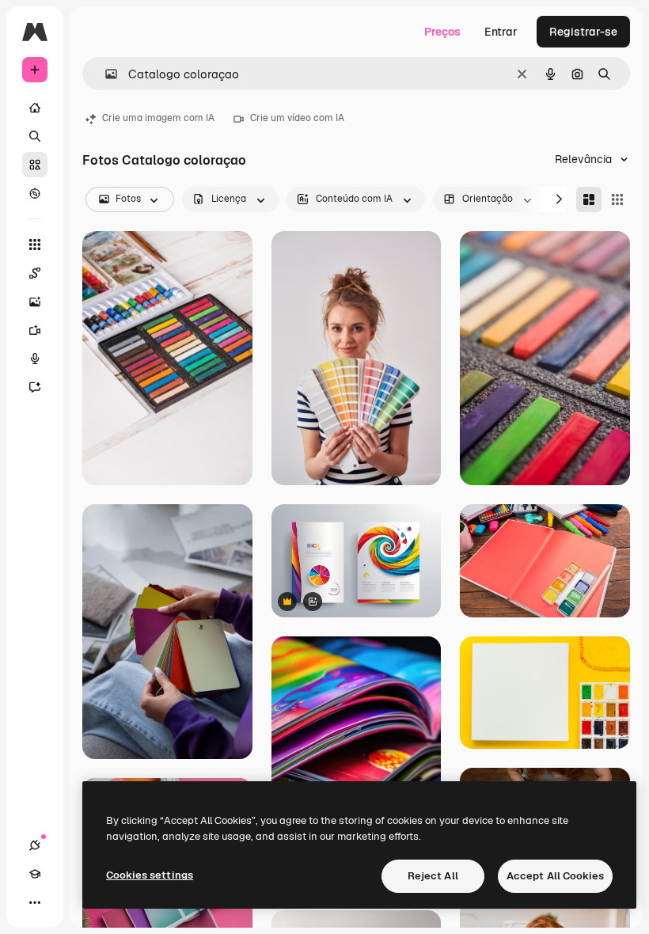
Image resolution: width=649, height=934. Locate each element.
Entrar (501, 32)
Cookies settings (149, 875)
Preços (442, 32)
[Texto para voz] (34, 358)
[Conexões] (34, 845)
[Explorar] (34, 193)
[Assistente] (34, 387)
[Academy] (34, 874)
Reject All (433, 876)
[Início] (34, 107)
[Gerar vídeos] (34, 330)
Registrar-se (583, 32)
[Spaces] (34, 273)
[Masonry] (589, 199)
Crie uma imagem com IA (158, 118)
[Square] (617, 199)
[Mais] (34, 902)
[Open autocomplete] (105, 74)
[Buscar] (34, 136)
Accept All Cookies (555, 876)
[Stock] (34, 164)
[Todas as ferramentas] (34, 244)
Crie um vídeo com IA (297, 118)
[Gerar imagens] (34, 301)
